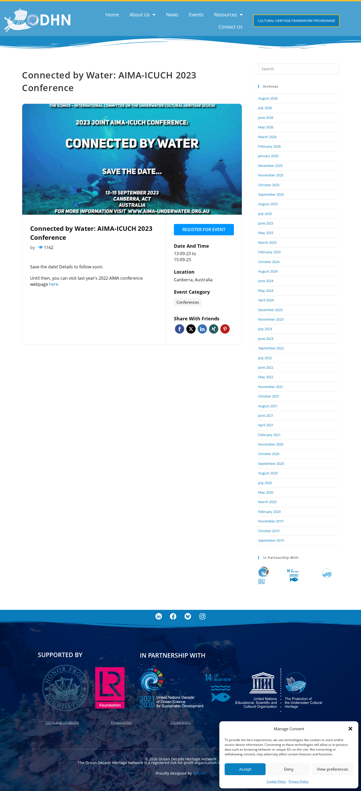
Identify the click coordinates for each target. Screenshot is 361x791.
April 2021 (266, 425)
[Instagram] (202, 616)
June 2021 (265, 415)
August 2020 (267, 473)
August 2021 (267, 406)
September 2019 (271, 540)
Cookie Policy (276, 781)
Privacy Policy (298, 781)
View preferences (332, 769)
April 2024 (266, 300)
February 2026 (269, 146)
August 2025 (267, 204)
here (53, 284)
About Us (139, 14)
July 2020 (265, 482)
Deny (289, 769)
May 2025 (265, 232)
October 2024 (268, 261)
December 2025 (270, 165)
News (172, 14)
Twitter (191, 329)
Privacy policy (121, 722)
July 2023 (265, 328)
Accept (245, 769)
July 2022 (265, 357)
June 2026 (265, 117)
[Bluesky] (188, 616)
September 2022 (271, 348)
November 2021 (270, 386)
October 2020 (268, 453)
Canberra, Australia (193, 280)
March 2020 (267, 501)
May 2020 (265, 492)
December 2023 (270, 309)
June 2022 (265, 367)
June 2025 (265, 223)
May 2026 (265, 127)
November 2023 (270, 319)
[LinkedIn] (158, 616)
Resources (225, 14)
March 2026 (267, 136)
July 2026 (265, 107)
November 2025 (270, 175)
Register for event (203, 229)
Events (196, 14)
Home (112, 14)
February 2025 (269, 252)
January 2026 (268, 155)
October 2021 (268, 396)
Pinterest (225, 329)
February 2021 (269, 434)
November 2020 (270, 444)
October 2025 (268, 184)
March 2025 (267, 242)
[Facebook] (173, 616)
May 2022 (265, 377)
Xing (213, 329)
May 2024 (265, 290)
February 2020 (269, 511)
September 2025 (271, 194)
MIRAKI (199, 773)
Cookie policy (180, 722)
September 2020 (271, 463)
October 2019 (268, 530)
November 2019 (270, 521)
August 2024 (267, 271)
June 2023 (265, 338)
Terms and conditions (62, 722)
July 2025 (265, 213)
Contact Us (231, 27)
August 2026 (267, 98)
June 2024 (265, 280)
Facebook (179, 329)
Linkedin (202, 329)
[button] (350, 728)
